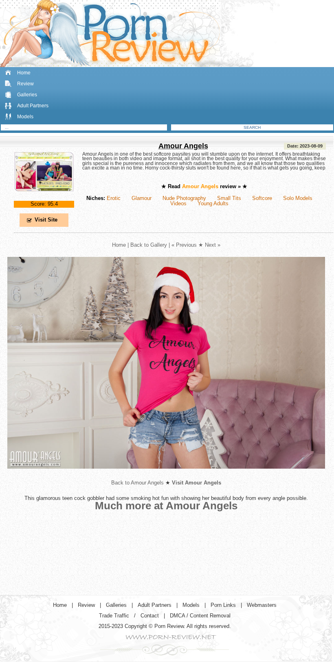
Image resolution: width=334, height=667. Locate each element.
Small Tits (229, 198)
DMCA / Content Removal (200, 616)
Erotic (114, 198)
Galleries (27, 94)
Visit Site (46, 220)
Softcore (262, 198)
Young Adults (213, 203)
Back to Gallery (148, 245)
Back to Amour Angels (137, 483)
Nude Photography (184, 198)
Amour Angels (183, 146)
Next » (212, 245)
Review (25, 83)
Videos (178, 203)
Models (25, 116)
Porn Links (223, 605)
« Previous (184, 245)
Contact (150, 616)
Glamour (142, 198)
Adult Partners (32, 105)
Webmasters (262, 605)
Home (24, 72)
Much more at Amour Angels (166, 505)
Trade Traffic (114, 616)
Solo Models (297, 198)
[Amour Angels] (44, 198)
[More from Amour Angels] (166, 475)
